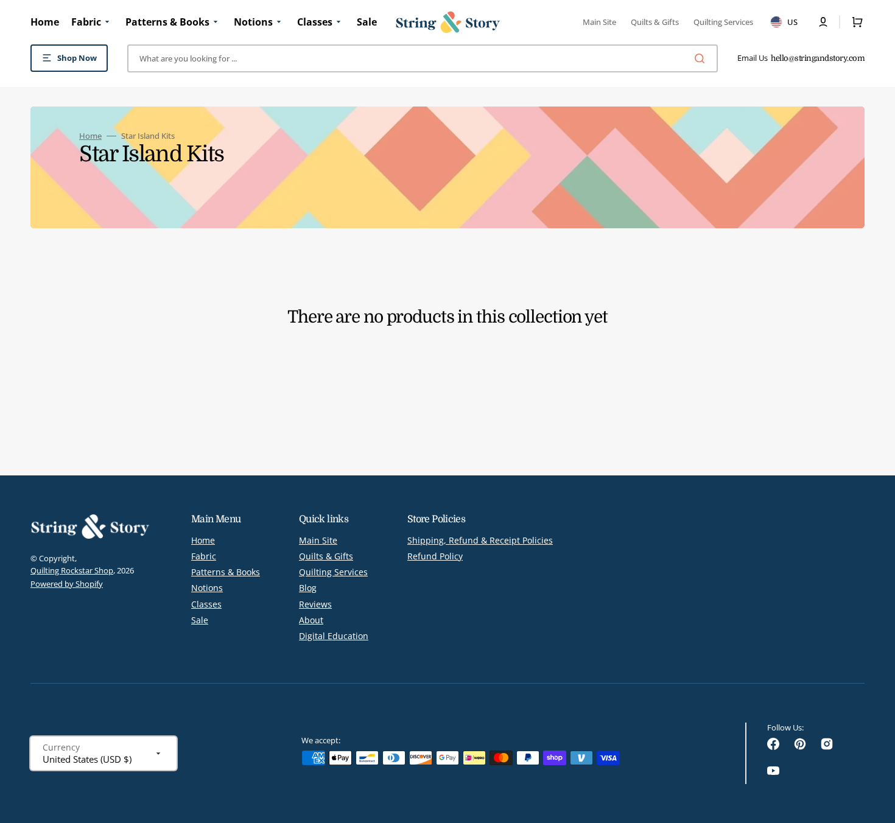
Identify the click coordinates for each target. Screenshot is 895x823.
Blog (308, 588)
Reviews (315, 604)
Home (90, 136)
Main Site (318, 540)
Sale (199, 620)
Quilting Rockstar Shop (71, 570)
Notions (207, 588)
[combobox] (422, 58)
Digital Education (333, 636)
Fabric (203, 556)
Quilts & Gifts (326, 556)
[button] (823, 22)
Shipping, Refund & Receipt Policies (480, 540)
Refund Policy (435, 556)
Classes (206, 604)
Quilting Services (333, 572)
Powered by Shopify (66, 583)
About (311, 620)
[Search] (702, 58)
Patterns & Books (225, 572)
